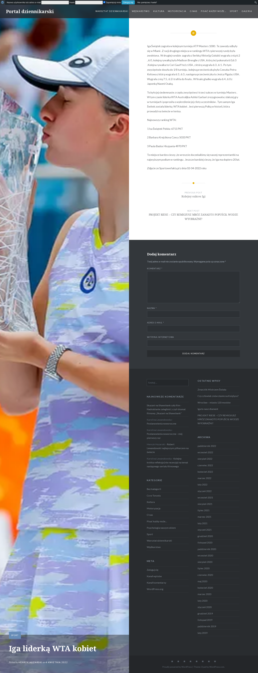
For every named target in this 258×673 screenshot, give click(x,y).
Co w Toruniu (154, 495)
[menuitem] (2, 2)
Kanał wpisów (154, 576)
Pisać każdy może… (213, 11)
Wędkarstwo (141, 11)
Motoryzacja (177, 11)
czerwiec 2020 (205, 574)
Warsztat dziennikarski (111, 11)
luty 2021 (202, 523)
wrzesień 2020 (205, 555)
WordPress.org (155, 589)
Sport (234, 11)
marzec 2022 (204, 478)
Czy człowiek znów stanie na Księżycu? (218, 395)
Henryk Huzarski (30, 662)
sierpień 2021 (205, 503)
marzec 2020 (204, 594)
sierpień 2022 (205, 458)
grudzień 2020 (205, 536)
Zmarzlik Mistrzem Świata (212, 389)
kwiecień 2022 (205, 471)
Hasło (72, 2)
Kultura (158, 11)
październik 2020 (207, 549)
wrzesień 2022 (205, 452)
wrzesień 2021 (205, 497)
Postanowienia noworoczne (161, 423)
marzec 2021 (204, 516)
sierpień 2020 (205, 561)
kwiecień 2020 (205, 587)
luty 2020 (202, 600)
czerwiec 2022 (205, 465)
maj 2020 (202, 581)
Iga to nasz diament (208, 408)
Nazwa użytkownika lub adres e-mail (24, 2)
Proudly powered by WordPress (177, 667)
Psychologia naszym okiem (161, 527)
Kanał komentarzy (156, 582)
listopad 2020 (205, 542)
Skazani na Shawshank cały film (163, 405)
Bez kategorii (154, 489)
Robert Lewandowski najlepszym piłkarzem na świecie (168, 448)
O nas (193, 11)
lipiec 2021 (203, 510)
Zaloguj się (152, 569)
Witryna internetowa (160, 337)
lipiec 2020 (203, 568)
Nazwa (152, 308)
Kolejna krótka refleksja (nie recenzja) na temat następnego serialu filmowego (167, 462)
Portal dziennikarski (30, 11)
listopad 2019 (205, 619)
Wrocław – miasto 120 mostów (214, 402)
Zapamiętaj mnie (113, 2)
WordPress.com (216, 667)
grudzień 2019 (205, 613)
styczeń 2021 (205, 529)
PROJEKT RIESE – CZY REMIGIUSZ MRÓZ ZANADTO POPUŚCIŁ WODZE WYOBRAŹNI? (218, 419)
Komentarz (154, 268)
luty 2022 (202, 484)
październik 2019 (207, 626)
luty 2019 (202, 632)
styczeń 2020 (205, 607)
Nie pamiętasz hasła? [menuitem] (147, 2)
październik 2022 (207, 445)
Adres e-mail (155, 322)
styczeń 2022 (205, 491)
